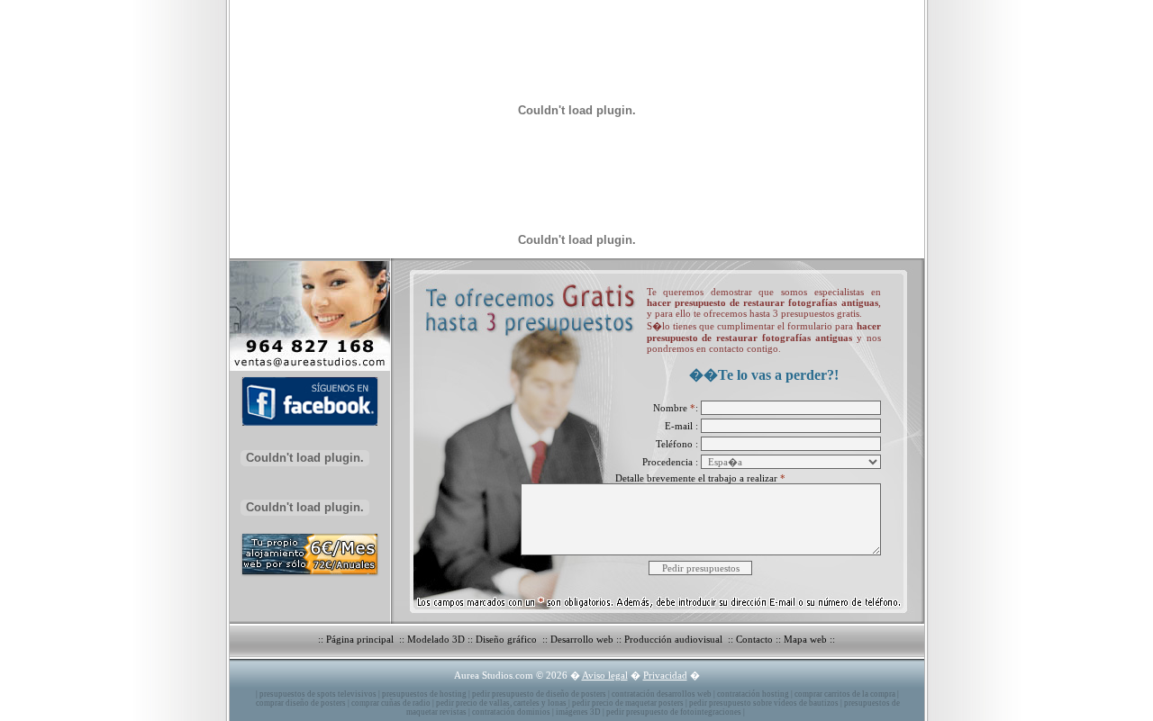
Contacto (754, 639)
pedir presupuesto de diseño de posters (539, 693)
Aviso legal (605, 675)
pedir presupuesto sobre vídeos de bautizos (764, 702)
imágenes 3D (578, 711)
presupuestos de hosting (424, 693)
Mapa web (805, 639)
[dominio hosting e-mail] (305, 576)
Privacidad (665, 675)
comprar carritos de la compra (844, 693)
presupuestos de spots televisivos (318, 693)
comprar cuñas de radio (391, 702)
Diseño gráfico (508, 639)
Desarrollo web (581, 639)
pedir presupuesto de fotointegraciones (673, 711)
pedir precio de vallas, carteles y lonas (501, 702)
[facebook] (305, 428)
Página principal (361, 639)
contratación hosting (753, 693)
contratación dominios (511, 711)
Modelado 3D (436, 639)
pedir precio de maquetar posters (628, 702)
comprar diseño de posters (301, 702)
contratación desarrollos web (662, 693)
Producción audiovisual (674, 639)
